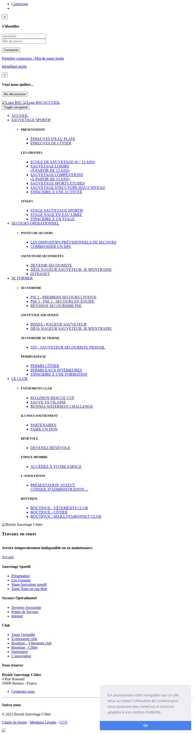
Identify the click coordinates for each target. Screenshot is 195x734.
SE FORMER (22, 278)
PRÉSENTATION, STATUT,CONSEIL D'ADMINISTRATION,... (59, 487)
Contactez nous (22, 691)
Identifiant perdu (14, 66)
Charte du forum (14, 722)
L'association (21, 656)
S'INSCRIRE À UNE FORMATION (58, 374)
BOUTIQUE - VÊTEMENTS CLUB (59, 508)
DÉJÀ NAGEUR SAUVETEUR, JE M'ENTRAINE (71, 270)
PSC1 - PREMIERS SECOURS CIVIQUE (63, 297)
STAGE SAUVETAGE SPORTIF (56, 210)
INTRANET (40, 274)
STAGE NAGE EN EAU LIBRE (56, 215)
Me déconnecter (15, 94)
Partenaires (19, 652)
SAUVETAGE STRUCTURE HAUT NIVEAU (67, 188)
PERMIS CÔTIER (44, 366)
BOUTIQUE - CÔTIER (49, 512)
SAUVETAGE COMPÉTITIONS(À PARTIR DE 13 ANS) (56, 177)
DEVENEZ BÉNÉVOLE (50, 448)
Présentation (20, 576)
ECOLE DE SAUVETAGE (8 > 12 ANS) (62, 162)
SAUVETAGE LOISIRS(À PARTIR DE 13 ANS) (49, 168)
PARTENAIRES (43, 425)
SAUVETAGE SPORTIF (31, 120)
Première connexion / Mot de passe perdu (33, 58)
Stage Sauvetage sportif (29, 584)
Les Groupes (21, 580)
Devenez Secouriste (26, 607)
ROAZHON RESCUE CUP (52, 398)
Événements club (24, 639)
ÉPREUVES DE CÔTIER (50, 143)
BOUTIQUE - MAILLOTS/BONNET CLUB (65, 516)
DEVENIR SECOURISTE (51, 265)
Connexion (19, 4)
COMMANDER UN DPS (50, 247)
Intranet (17, 616)
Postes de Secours (24, 612)
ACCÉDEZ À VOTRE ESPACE (56, 467)
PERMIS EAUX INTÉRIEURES (56, 370)
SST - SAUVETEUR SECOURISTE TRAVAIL (67, 347)
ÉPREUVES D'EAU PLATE (52, 139)
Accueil (8, 557)
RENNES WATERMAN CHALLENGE (61, 406)
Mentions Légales (43, 722)
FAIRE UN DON (44, 429)
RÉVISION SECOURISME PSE (56, 306)
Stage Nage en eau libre (29, 589)
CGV (63, 722)
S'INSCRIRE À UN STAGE (52, 219)
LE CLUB (19, 379)
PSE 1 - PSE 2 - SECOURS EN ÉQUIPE (62, 301)
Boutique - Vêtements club (31, 643)
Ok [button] (145, 725)
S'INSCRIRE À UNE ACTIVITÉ (56, 192)
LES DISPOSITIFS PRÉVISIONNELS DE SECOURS (73, 242)
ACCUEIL (19, 116)
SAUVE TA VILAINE (48, 402)
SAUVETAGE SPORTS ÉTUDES (57, 183)
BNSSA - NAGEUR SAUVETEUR (58, 324)
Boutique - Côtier (24, 647)
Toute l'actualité (23, 635)
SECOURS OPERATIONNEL (35, 223)
